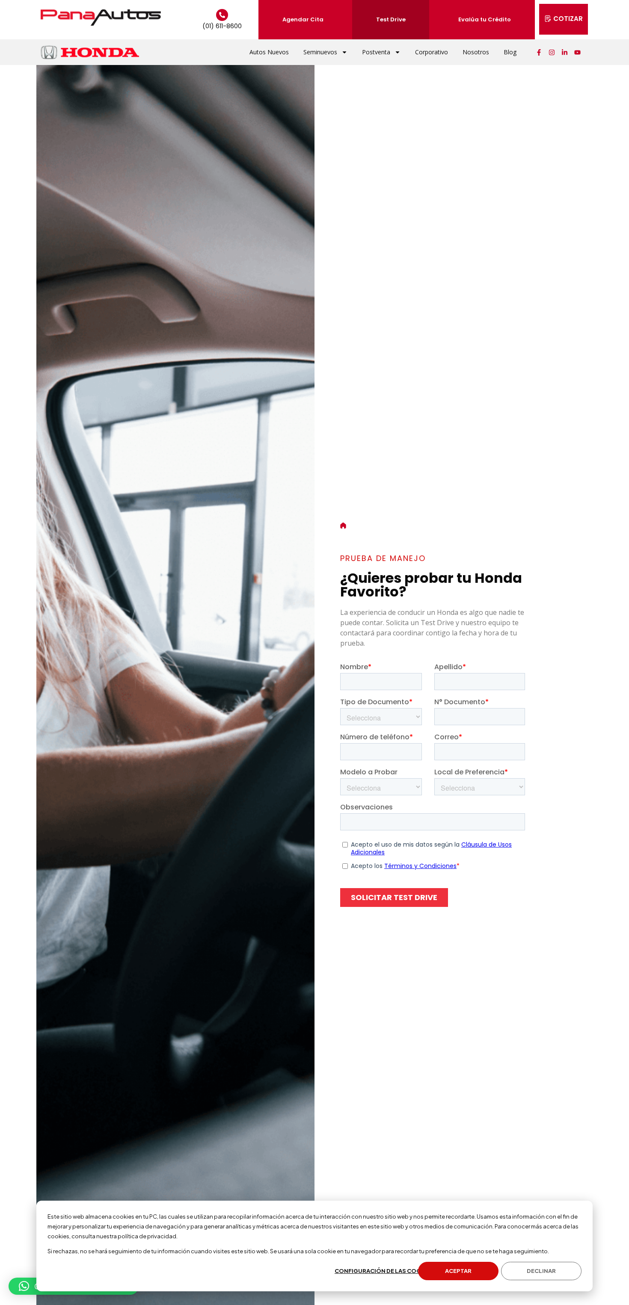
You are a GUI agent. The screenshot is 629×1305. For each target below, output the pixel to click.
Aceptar (458, 1270)
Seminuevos (320, 52)
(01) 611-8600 (222, 26)
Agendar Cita (302, 19)
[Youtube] (577, 52)
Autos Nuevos (269, 52)
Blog (510, 52)
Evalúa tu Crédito (484, 19)
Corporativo (431, 52)
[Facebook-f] (539, 52)
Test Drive (391, 19)
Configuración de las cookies (384, 1270)
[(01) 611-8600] (222, 15)
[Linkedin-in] (564, 52)
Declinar (541, 1270)
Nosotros (476, 52)
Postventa (376, 52)
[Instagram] (552, 52)
